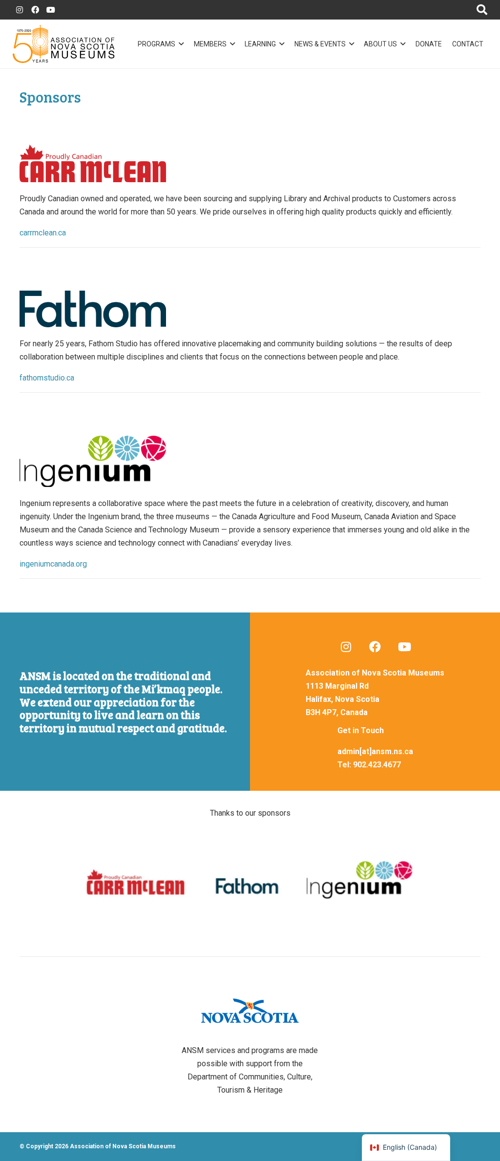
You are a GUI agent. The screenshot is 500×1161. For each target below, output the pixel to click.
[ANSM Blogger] (19, 10)
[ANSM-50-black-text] (63, 43)
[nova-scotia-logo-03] (250, 1010)
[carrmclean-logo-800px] (250, 163)
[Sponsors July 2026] (250, 882)
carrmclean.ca (43, 232)
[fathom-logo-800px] (250, 309)
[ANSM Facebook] (35, 10)
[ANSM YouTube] (51, 10)
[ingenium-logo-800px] (250, 461)
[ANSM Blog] (345, 646)
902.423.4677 (377, 764)
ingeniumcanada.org (53, 564)
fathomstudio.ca (47, 377)
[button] (179, 44)
